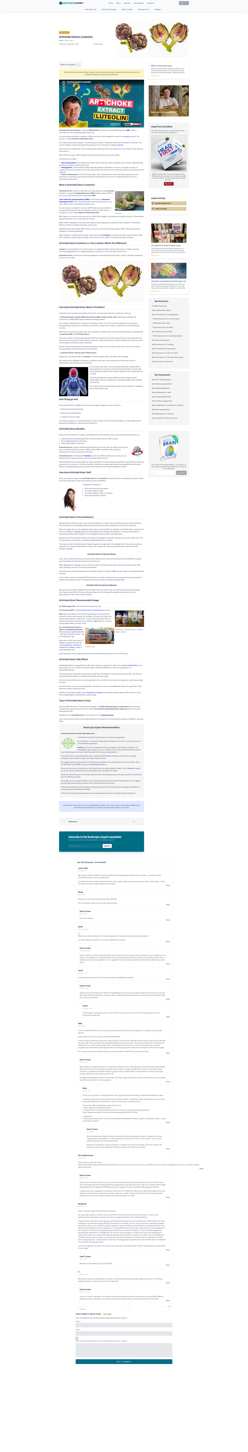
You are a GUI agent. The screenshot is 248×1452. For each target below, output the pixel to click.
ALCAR (77, 764)
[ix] (90, 594)
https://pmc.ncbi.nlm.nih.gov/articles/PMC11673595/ (97, 899)
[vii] (71, 549)
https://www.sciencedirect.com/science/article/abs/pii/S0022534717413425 (110, 1112)
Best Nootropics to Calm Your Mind (165, 353)
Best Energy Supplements (161, 397)
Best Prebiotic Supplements (162, 401)
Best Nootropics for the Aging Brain (165, 314)
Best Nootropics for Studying (163, 344)
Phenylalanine (67, 645)
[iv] (96, 349)
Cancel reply (107, 1314)
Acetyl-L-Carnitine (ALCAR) (74, 632)
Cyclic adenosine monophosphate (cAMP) (74, 199)
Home (111, 3)
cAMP (128, 130)
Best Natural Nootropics (161, 340)
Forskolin (106, 235)
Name (78, 1321)
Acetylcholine (132, 665)
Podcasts (127, 3)
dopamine (69, 441)
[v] (106, 388)
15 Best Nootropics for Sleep (162, 327)
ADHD (78, 405)
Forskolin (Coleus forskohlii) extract (91, 610)
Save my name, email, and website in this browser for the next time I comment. (101, 1341)
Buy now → (169, 184)
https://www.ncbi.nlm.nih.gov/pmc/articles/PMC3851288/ (99, 1037)
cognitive (77, 532)
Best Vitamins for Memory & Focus (165, 418)
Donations (150, 3)
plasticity (120, 145)
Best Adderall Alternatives (161, 310)
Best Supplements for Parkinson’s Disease (167, 405)
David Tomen (95, 1314)
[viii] (122, 580)
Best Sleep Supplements (161, 388)
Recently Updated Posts (163, 203)
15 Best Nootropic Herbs (161, 323)
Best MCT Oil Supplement (161, 380)
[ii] (106, 249)
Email (78, 1329)
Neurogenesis (66, 167)
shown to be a (89, 692)
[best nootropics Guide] (168, 233)
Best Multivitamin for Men (161, 392)
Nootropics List (64, 32)
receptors (77, 565)
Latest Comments (161, 209)
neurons (84, 136)
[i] (81, 231)
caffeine (72, 647)
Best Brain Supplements (161, 409)
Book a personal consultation (163, 112)
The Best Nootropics (159, 306)
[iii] (73, 258)
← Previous (82, 1309)
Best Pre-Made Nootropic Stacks (164, 349)
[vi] (127, 464)
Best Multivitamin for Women (163, 414)
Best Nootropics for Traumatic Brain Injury (167, 357)
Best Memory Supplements (162, 384)
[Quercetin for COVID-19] (168, 271)
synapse (127, 136)
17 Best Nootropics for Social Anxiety (165, 319)
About (118, 3)
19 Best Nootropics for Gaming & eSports (167, 336)
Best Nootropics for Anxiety (162, 332)
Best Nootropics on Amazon (162, 361)
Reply (168, 885)
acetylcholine (95, 764)
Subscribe (107, 846)
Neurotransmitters (68, 163)
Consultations (138, 3)
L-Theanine (130, 768)
